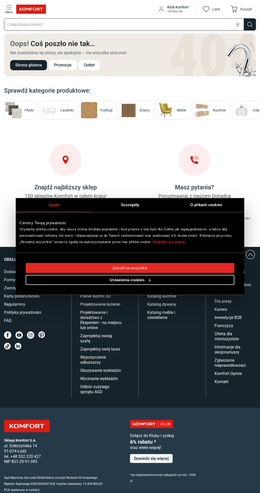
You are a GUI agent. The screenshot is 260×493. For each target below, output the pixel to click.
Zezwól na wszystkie (130, 268)
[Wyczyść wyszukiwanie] (238, 24)
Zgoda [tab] (54, 205)
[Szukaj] (250, 24)
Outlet (89, 65)
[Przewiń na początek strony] (250, 254)
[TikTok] (7, 346)
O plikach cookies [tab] (206, 205)
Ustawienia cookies (127, 280)
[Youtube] (19, 335)
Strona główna (28, 65)
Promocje (63, 65)
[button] (173, 9)
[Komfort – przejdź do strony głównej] (27, 426)
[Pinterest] (41, 335)
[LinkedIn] (18, 346)
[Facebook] (7, 335)
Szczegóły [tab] (130, 205)
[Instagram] (30, 335)
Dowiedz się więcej (169, 242)
